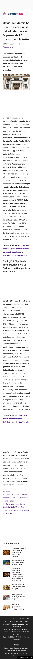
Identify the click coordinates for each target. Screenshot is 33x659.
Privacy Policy (24, 653)
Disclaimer (16, 656)
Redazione (14, 653)
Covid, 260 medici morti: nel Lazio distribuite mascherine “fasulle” (16, 418)
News (8, 491)
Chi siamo (6, 653)
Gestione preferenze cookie (25, 657)
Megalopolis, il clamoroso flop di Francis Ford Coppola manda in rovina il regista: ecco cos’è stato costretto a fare (18, 574)
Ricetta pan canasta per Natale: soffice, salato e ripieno (18, 562)
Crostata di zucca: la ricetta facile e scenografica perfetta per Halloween (19, 552)
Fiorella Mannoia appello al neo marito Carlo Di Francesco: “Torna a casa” (15, 498)
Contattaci (16, 639)
